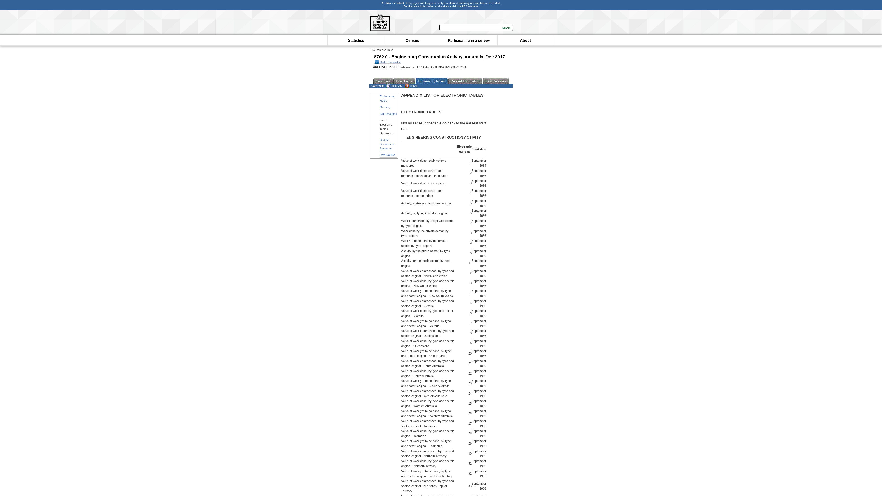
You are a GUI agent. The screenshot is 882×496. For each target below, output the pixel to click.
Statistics (356, 40)
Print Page (396, 85)
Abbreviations (388, 114)
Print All (413, 85)
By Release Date (382, 50)
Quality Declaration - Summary (388, 144)
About (525, 40)
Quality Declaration (390, 62)
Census (412, 40)
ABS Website (470, 6)
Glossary (385, 107)
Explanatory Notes (387, 98)
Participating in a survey (469, 40)
